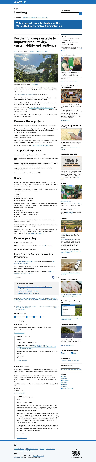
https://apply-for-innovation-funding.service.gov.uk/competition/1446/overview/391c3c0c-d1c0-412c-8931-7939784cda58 (36, 346)
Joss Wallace (17, 51)
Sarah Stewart (34, 84)
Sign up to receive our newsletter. (69, 81)
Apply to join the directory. (67, 345)
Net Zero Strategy (23, 289)
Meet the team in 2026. (66, 201)
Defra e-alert (65, 380)
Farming (20, 12)
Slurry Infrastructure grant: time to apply (48, 306)
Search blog (65, 11)
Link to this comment (19, 332)
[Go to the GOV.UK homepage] (20, 2)
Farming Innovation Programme (33, 298)
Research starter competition (45, 299)
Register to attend (65, 120)
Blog (16, 9)
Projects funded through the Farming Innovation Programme (35, 287)
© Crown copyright (76, 457)
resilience (55, 299)
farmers (23, 298)
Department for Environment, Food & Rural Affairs (35, 17)
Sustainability (17, 301)
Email (43, 317)
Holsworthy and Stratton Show (73, 203)
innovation (21, 299)
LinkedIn (37, 317)
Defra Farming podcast (68, 388)
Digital (18, 298)
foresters (54, 298)
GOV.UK (42, 449)
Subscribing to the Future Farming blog (29, 293)
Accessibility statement (21, 451)
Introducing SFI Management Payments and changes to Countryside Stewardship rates (26, 307)
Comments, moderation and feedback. (70, 360)
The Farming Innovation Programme (28, 291)
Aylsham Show (69, 212)
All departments (50, 449)
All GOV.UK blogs (19, 449)
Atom (74, 353)
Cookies (31, 451)
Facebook (30, 317)
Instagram (64, 384)
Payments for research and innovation (39, 51)
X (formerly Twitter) (20, 317)
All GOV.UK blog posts (32, 449)
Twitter (64, 376)
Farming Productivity (46, 298)
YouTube (64, 386)
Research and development (31, 299)
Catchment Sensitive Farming (68, 239)
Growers (16, 299)
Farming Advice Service (68, 234)
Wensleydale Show (70, 208)
